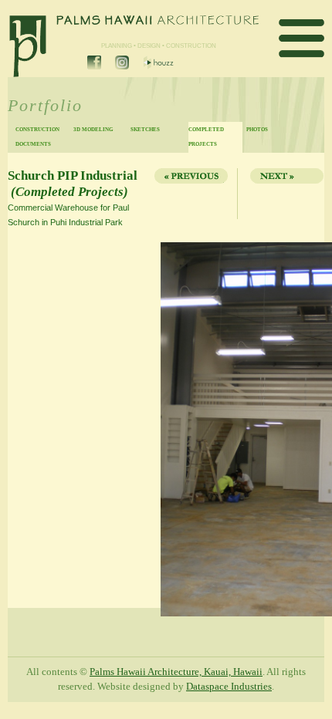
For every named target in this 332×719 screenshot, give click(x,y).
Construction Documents (37, 136)
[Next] (282, 193)
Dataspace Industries (229, 686)
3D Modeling (93, 129)
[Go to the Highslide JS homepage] (13, 243)
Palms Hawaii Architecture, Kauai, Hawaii (176, 672)
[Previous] (190, 193)
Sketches (145, 129)
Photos (257, 129)
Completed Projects (206, 136)
